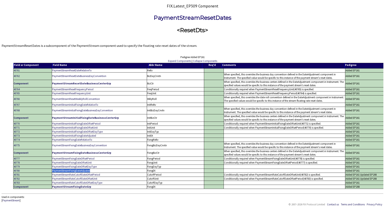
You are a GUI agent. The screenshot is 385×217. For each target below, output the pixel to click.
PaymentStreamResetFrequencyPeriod (72, 89)
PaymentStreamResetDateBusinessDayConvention (79, 76)
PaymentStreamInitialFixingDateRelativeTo (75, 104)
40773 (17, 135)
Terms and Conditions (353, 204)
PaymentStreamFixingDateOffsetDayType (74, 166)
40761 (17, 70)
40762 (17, 76)
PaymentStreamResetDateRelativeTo (72, 70)
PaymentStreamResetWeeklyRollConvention (76, 99)
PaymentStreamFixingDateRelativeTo (72, 139)
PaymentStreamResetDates (192, 17)
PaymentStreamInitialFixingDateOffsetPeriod (76, 123)
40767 (17, 104)
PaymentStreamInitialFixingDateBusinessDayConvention (82, 110)
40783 (17, 182)
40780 (17, 170)
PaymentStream (11, 200)
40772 (17, 131)
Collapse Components (205, 61)
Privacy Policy (374, 204)
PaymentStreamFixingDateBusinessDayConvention (79, 145)
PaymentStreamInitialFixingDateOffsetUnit (75, 127)
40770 (17, 123)
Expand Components (179, 61)
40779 (17, 166)
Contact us (333, 204)
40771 (17, 127)
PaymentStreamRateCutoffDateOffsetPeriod (76, 174)
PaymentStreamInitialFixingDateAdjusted (74, 135)
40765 (17, 93)
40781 (17, 174)
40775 (17, 145)
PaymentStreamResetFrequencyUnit (71, 93)
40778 (17, 162)
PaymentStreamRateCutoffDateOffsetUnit (74, 178)
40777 (17, 158)
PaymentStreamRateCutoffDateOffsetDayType (77, 182)
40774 (17, 139)
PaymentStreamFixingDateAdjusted (71, 170)
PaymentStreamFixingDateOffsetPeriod (73, 158)
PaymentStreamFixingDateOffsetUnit (72, 162)
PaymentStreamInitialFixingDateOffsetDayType (77, 131)
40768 (17, 110)
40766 (17, 99)
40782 (17, 178)
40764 (17, 89)
